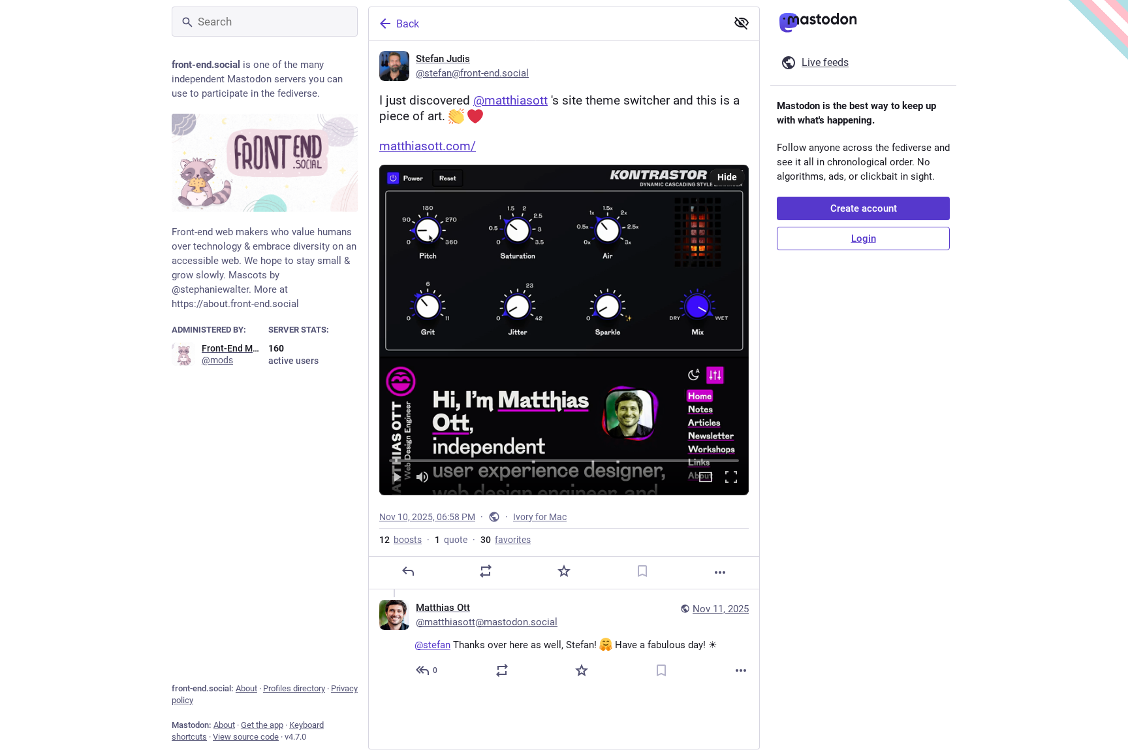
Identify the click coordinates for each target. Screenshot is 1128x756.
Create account (863, 208)
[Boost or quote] (486, 571)
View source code (246, 737)
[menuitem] (564, 330)
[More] (720, 572)
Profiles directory (294, 688)
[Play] (397, 478)
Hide (727, 177)
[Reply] (408, 571)
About (246, 688)
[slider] (564, 458)
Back (407, 24)
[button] (564, 330)
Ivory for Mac (540, 517)
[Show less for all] (741, 23)
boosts (400, 539)
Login (863, 238)
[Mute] (422, 478)
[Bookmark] (642, 571)
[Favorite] (564, 571)
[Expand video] (706, 478)
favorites (505, 539)
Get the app (262, 725)
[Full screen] (731, 478)
